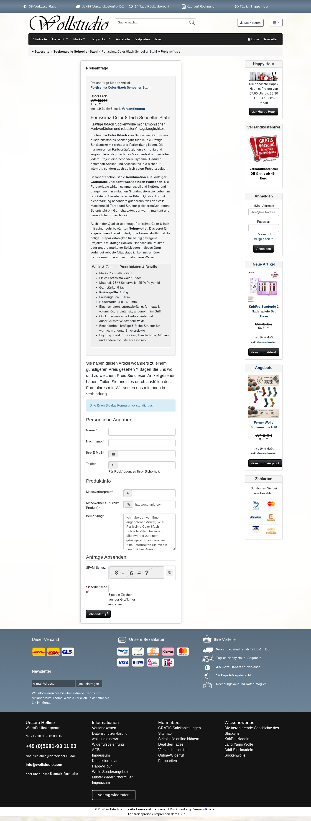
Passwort (263, 221)
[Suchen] (192, 22)
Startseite (40, 39)
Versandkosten (133, 108)
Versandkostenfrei (172, 750)
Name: (91, 430)
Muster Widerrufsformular (112, 777)
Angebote (123, 39)
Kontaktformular (64, 774)
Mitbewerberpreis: (99, 492)
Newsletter (270, 39)
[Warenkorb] (276, 22)
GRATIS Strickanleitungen (179, 728)
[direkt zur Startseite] (69, 23)
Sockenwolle (234, 755)
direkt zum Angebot (265, 463)
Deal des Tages (171, 744)
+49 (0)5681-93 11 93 (51, 746)
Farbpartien (167, 761)
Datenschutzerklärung (109, 733)
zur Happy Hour (263, 111)
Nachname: (94, 441)
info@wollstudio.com (44, 765)
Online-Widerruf (171, 755)
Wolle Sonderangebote (110, 772)
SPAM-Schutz (96, 567)
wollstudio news (105, 739)
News (157, 39)
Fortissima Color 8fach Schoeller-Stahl (120, 87)
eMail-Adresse (263, 205)
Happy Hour (99, 39)
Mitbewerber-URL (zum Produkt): (103, 505)
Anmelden (263, 249)
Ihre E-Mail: (94, 452)
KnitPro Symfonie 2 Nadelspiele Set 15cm (264, 311)
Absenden (97, 614)
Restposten (141, 39)
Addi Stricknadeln (238, 750)
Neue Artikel (264, 264)
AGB (96, 750)
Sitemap (165, 733)
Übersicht (58, 39)
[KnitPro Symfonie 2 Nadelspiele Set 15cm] (263, 287)
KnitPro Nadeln (236, 739)
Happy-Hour (102, 766)
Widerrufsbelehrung (108, 744)
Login (254, 39)
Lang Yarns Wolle (238, 744)
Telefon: (91, 463)
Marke (77, 39)
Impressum (101, 755)
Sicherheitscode (96, 589)
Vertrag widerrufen (114, 795)
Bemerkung (94, 516)
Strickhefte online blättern (178, 739)
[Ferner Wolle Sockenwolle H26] (263, 397)
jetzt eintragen (89, 683)
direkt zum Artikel (263, 352)
